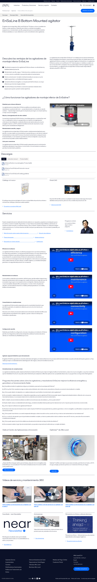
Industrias (17, 5)
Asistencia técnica (39, 237)
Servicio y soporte (43, 5)
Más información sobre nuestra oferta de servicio (20, 233)
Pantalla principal (6, 10)
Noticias (53, 1)
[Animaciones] (46, 526)
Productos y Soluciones (29, 5)
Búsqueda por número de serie (19, 241)
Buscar (81, 5)
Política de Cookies (75, 578)
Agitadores (14, 10)
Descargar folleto (14, 15)
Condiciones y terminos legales (88, 578)
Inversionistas (9, 562)
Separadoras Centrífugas (37, 562)
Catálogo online (91, 1)
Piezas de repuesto (18, 237)
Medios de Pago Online (60, 560)
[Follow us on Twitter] (35, 578)
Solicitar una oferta (88, 10)
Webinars (84, 1)
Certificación (39, 241)
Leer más (54, 471)
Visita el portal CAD (56, 205)
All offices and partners (81, 569)
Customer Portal (58, 562)
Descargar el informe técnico (9, 363)
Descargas (5, 15)
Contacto (54, 5)
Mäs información (8, 470)
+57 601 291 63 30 (77, 564)
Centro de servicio (77, 1)
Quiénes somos (47, 1)
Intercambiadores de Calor (37, 560)
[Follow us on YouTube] (39, 578)
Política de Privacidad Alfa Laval (62, 578)
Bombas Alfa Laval (34, 567)
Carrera (57, 1)
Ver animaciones (39, 538)
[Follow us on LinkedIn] (37, 578)
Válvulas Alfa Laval (34, 565)
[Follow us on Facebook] (33, 578)
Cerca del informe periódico (27, 15)
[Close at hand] (24, 188)
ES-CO (94, 5)
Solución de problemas (45, 233)
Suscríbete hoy (7, 544)
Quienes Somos (10, 560)
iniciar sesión (88, 5)
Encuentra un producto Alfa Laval (12, 206)
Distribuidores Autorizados (66, 1)
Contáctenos (69, 231)
